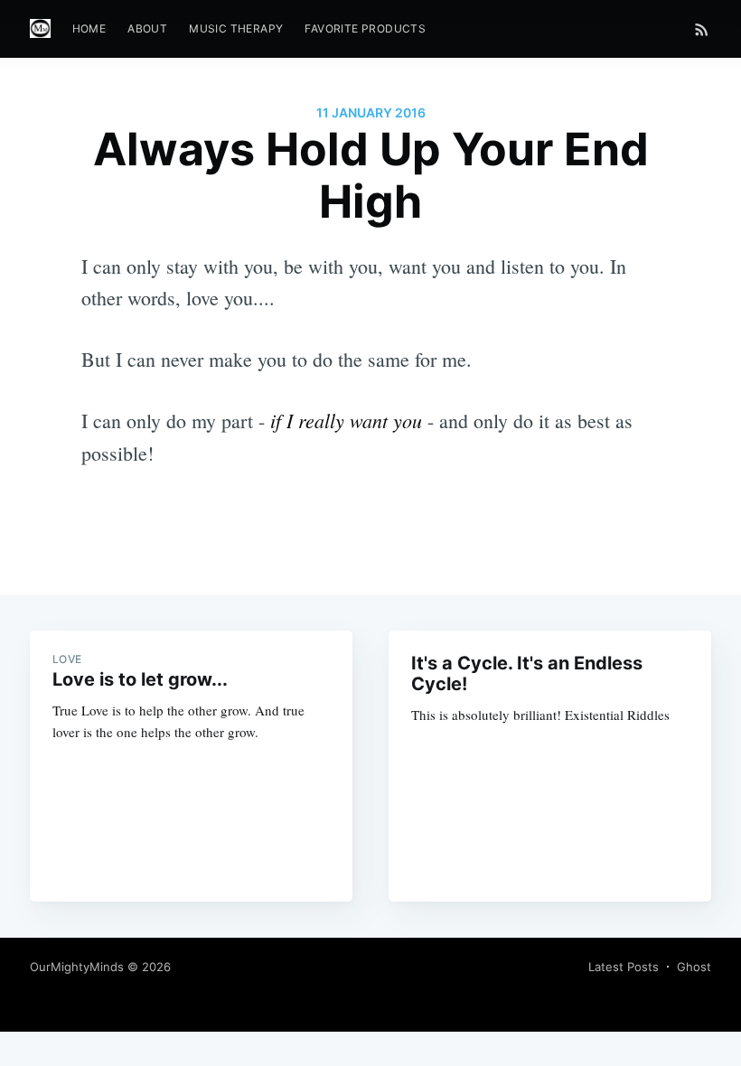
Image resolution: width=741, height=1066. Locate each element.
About (147, 28)
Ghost (694, 966)
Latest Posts (623, 966)
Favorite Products (365, 28)
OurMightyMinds (77, 966)
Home (89, 28)
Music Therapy (236, 28)
